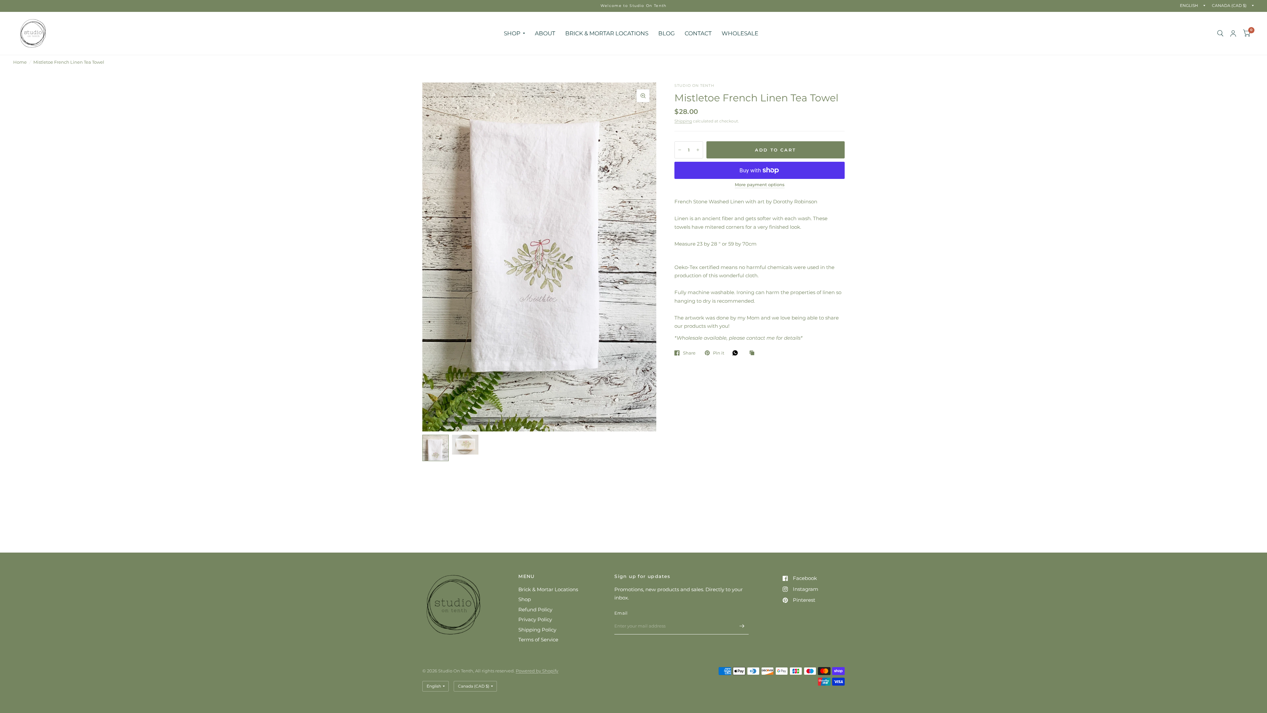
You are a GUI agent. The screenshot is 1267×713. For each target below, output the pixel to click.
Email (621, 613)
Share (689, 353)
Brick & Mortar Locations (548, 589)
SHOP (512, 33)
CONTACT (698, 33)
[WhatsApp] (736, 353)
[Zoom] (643, 95)
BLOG (666, 33)
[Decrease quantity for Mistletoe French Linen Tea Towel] (680, 150)
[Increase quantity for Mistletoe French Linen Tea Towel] (698, 150)
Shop (524, 599)
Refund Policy (535, 609)
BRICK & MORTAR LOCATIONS (606, 33)
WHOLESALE (740, 33)
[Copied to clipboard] (753, 353)
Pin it (718, 353)
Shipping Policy (537, 630)
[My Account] (1233, 33)
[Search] (1220, 33)
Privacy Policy (535, 619)
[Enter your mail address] (742, 625)
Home (20, 62)
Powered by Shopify (537, 670)
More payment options (760, 184)
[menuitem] (514, 33)
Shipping (683, 121)
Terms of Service (538, 639)
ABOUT (545, 33)
